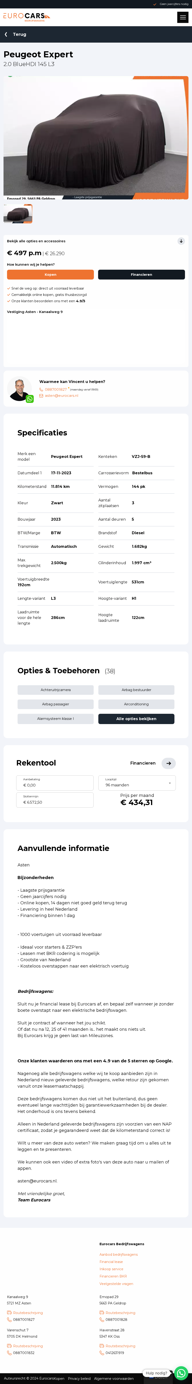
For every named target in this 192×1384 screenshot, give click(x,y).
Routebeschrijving (28, 1313)
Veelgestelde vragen (116, 1284)
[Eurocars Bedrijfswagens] (27, 17)
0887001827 (56, 389)
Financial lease (111, 1262)
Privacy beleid (79, 1378)
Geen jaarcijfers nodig (174, 4)
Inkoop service (111, 1269)
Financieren (141, 274)
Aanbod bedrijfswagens (119, 1254)
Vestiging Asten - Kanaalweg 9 (35, 311)
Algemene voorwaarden (114, 1378)
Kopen (50, 274)
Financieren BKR (113, 1276)
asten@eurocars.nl (61, 395)
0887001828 (116, 1320)
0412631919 (115, 1353)
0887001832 (23, 1353)
